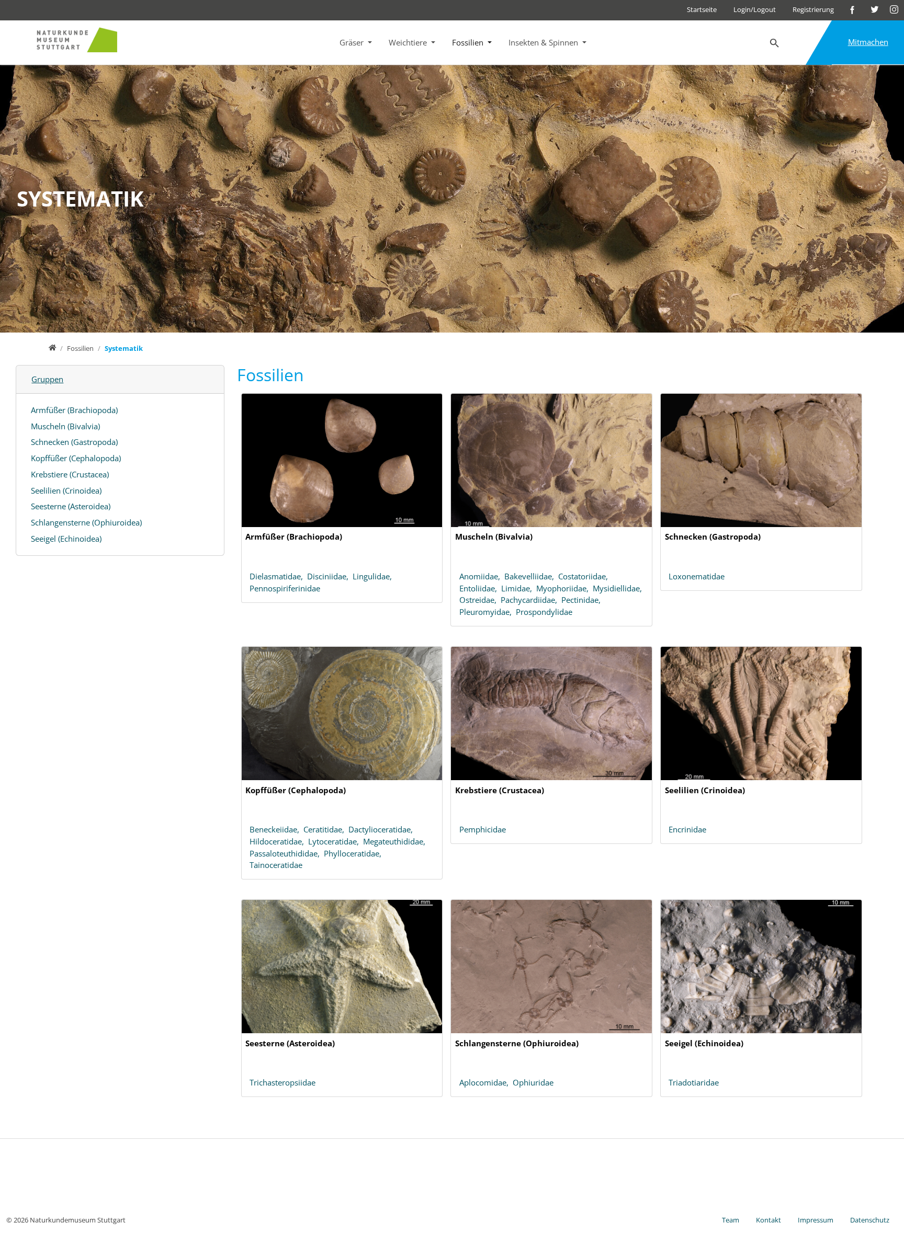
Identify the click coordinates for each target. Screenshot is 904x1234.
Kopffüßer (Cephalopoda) (76, 458)
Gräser (353, 42)
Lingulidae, (373, 576)
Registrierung (813, 9)
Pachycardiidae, (531, 600)
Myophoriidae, (564, 588)
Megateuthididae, (395, 841)
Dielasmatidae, (278, 576)
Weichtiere (409, 42)
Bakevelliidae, (531, 576)
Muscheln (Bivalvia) (65, 426)
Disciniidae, (330, 576)
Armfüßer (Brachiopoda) (74, 410)
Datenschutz (869, 1220)
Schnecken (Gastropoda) (74, 442)
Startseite (702, 9)
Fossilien (468, 42)
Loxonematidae (697, 576)
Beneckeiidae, (276, 829)
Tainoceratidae (276, 865)
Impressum (815, 1220)
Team (730, 1220)
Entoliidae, (480, 588)
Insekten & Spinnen (544, 42)
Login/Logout (754, 9)
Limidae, (518, 588)
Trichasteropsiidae (282, 1082)
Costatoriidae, (584, 576)
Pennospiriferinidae (285, 588)
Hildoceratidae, (279, 841)
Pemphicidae (482, 829)
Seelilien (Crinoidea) (66, 490)
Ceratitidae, (325, 829)
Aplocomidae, (486, 1082)
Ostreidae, (480, 600)
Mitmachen (868, 42)
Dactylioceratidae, (381, 829)
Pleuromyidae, (487, 612)
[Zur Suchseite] (775, 43)
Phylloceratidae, (353, 853)
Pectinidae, (582, 600)
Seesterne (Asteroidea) (70, 506)
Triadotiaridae (694, 1082)
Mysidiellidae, (618, 588)
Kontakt (768, 1220)
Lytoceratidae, (335, 841)
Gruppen (47, 379)
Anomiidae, (481, 576)
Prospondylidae (544, 612)
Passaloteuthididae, (287, 853)
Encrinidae (687, 829)
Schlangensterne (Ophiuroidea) (86, 522)
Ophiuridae (533, 1082)
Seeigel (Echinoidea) (66, 538)
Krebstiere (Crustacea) (70, 474)
